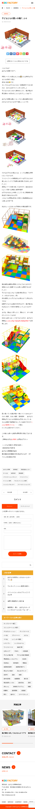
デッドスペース (24, 631)
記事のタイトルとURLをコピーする (17, 61)
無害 (20, 674)
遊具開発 (14, 690)
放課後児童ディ (20, 667)
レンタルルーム (19, 643)
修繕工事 (19, 647)
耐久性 (26, 678)
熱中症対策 (7, 678)
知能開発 (17, 678)
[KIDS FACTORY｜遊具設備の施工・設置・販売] (10, 3)
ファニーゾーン (24, 477)
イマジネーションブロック (10, 477)
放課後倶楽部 (8, 667)
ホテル (26, 635)
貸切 (29, 682)
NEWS (31, 802)
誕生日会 (21, 682)
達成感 (23, 690)
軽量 (29, 686)
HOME (4, 802)
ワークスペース (8, 647)
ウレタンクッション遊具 (20, 480)
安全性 (24, 659)
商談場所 (21, 473)
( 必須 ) (12, 516)
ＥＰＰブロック (23, 694)
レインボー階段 (16, 639)
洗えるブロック (21, 671)
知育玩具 (13, 473)
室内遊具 (15, 663)
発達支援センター (25, 469)
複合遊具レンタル (9, 682)
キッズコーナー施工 (9, 623)
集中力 (13, 694)
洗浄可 (6, 674)
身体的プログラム (18, 686)
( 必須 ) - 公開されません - (12, 522)
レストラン (7, 643)
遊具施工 (15, 469)
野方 (5, 694)
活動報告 (6, 13)
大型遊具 (25, 651)
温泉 (13, 674)
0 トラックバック (25, 506)
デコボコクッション (9, 631)
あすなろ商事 (6, 469)
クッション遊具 (7, 480)
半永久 (16, 651)
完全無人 (6, 663)
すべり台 (5, 473)
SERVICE (10, 802)
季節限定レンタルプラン (11, 659)
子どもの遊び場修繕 (23, 655)
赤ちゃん (6, 686)
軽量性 (6, 690)
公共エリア (7, 651)
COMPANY (18, 802)
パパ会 (6, 635)
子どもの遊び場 (8, 655)
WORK (25, 802)
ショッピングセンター (8, 484)
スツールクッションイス (24, 484)
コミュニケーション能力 (11, 627)
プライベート (16, 635)
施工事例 (6, 729)
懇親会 (25, 663)
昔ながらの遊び (8, 671)
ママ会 (6, 639)
